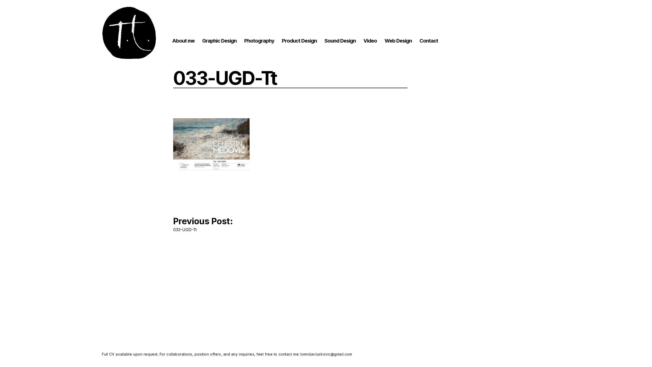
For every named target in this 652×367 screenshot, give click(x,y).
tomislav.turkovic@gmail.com (326, 354)
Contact (428, 41)
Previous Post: (203, 223)
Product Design (299, 41)
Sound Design (340, 41)
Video (370, 41)
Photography (259, 41)
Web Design (398, 41)
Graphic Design (219, 41)
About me (183, 41)
